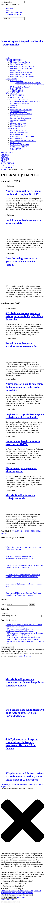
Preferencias (27, 895)
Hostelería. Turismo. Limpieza (21, 114)
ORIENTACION (16, 149)
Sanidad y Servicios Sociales (20, 118)
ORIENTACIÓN (16, 89)
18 (21, 531)
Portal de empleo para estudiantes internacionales (22, 345)
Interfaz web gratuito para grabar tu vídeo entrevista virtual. (21, 261)
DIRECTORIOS (16, 81)
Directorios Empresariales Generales (28, 83)
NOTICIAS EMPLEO (18, 147)
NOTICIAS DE (7, 154)
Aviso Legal (10, 8)
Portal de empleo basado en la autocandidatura (23, 221)
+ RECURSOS (11, 79)
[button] (22, 821)
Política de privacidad (13, 14)
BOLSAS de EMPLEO (19, 132)
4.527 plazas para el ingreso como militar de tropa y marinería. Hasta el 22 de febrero (24, 566)
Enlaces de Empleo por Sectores (22, 66)
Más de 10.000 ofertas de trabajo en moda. (20, 497)
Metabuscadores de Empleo (20, 62)
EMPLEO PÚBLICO (18, 124)
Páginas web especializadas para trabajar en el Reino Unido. (25, 416)
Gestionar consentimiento (10, 902)
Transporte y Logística (18, 120)
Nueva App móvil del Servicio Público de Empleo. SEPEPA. (23, 192)
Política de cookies (25, 656)
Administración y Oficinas (19, 103)
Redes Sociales (15, 70)
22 (28, 531)
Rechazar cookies (15, 895)
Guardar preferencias (9, 897)
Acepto (4, 895)
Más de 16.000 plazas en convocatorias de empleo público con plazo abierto (24, 548)
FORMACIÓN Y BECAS (20, 87)
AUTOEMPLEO (16, 91)
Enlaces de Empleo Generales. (21, 68)
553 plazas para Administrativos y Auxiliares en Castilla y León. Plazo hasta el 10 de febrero (23, 576)
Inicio (8, 58)
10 (18, 531)
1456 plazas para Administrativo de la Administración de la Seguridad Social (19, 557)
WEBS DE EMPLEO (14, 60)
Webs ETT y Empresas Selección (22, 77)
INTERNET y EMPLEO (19, 145)
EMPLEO (5, 158)
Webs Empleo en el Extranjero (21, 72)
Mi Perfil (9, 10)
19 (23, 531)
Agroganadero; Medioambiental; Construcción (27, 101)
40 (34, 531)
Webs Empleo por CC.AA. (20, 64)
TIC (11, 122)
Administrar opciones (8, 891)
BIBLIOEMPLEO (12, 93)
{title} (3, 900)
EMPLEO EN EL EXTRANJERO (23, 141)
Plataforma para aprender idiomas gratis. (21, 470)
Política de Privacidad (19, 784)
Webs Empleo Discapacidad (20, 74)
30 (32, 531)
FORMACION (15, 143)
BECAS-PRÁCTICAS (18, 130)
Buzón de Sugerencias (14, 12)
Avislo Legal (5, 784)
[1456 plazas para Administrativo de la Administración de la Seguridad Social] (8, 554)
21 (26, 531)
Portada (3, 169)
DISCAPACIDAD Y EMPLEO (22, 136)
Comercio (13, 105)
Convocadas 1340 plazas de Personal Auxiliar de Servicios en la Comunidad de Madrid (23, 594)
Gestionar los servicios (25, 891)
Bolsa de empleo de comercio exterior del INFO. (23, 443)
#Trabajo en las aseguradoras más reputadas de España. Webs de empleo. (24, 316)
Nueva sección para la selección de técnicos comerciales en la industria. (24, 387)
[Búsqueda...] (2, 2)
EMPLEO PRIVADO (18, 126)
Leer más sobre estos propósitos (21, 893)
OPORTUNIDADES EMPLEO (17, 99)
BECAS (7, 162)
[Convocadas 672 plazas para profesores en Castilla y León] (8, 582)
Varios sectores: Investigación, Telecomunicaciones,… (21, 111)
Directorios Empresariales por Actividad (29, 85)
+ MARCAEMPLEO (13, 128)
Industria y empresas (17, 116)
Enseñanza (14, 108)
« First (13, 531)
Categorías (5, 613)
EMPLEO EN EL (7, 166)
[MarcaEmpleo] (12, 54)
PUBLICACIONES (17, 97)
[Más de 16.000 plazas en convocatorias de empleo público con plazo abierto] (8, 545)
